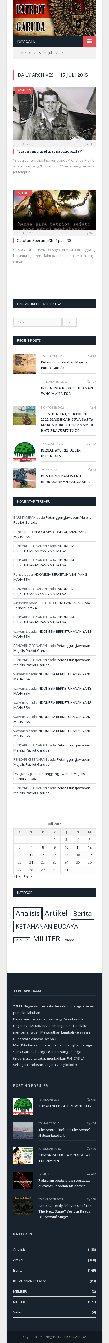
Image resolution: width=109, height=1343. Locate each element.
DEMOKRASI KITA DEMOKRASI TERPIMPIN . (65, 1158)
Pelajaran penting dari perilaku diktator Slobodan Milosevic (64, 1183)
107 (93, 382)
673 (93, 1100)
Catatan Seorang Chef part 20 (44, 240)
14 (31, 854)
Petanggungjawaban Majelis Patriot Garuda (64, 365)
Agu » (28, 876)
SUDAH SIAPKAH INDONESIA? (65, 1106)
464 (93, 1123)
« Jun (17, 876)
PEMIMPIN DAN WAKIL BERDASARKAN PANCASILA (65, 479)
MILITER (46, 938)
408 (93, 1149)
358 (93, 1199)
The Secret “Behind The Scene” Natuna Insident (64, 1132)
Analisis (24, 90)
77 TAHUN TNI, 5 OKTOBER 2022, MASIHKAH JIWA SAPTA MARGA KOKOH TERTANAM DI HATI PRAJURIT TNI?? (67, 422)
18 (90, 233)
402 (93, 1174)
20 (94, 470)
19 (90, 854)
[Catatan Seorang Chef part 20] (54, 211)
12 (90, 847)
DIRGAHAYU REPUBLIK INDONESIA (61, 453)
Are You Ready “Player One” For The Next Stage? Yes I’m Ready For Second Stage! (64, 1211)
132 (93, 444)
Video (69, 940)
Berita (82, 913)
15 (43, 854)
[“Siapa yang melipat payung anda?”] (54, 115)
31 (66, 869)
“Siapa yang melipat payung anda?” (50, 151)
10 (66, 847)
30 (54, 869)
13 (19, 854)
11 (78, 847)
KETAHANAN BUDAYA (47, 926)
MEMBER (22, 940)
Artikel (23, 193)
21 (90, 144)
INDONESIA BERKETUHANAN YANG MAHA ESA (67, 391)
